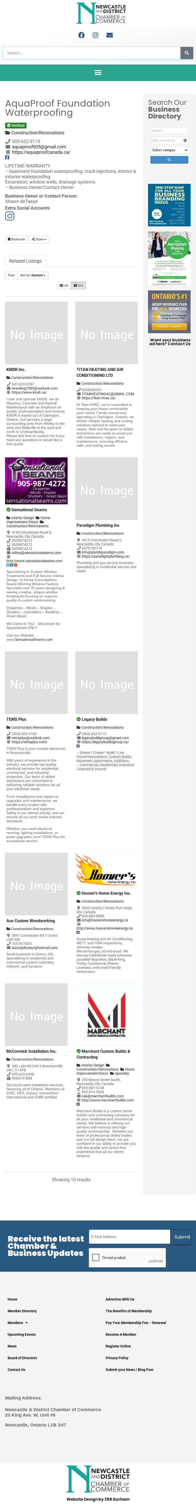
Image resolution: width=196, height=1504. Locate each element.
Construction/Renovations (37, 132)
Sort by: (31, 275)
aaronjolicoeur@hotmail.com (35, 948)
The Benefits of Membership (129, 1311)
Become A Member (121, 1334)
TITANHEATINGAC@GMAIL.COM (108, 394)
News (12, 1346)
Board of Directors (22, 1358)
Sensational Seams (29, 509)
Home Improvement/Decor (28, 520)
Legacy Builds (94, 719)
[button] (98, 73)
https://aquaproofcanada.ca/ (41, 152)
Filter (11, 275)
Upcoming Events (22, 1334)
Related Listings (25, 261)
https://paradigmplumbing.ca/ (106, 556)
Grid (80, 285)
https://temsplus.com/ (29, 742)
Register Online (118, 1346)
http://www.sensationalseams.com (34, 561)
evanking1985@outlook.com (34, 388)
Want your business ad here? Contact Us (170, 341)
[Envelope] (109, 35)
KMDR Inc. (16, 369)
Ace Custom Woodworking (30, 920)
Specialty (121, 1073)
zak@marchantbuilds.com (103, 1096)
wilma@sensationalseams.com (36, 553)
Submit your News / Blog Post (129, 1370)
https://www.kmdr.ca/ (29, 392)
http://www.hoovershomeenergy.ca (105, 928)
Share (39, 239)
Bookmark (17, 239)
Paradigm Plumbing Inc (98, 525)
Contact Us (16, 1370)
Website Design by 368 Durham (98, 1499)
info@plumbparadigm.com (103, 552)
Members (15, 1323)
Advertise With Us (120, 1299)
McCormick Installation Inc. (31, 1051)
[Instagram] (95, 35)
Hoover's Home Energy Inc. (106, 893)
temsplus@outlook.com (31, 738)
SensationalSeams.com (34, 639)
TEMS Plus (16, 719)
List (65, 285)
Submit (183, 1237)
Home (12, 1299)
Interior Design (22, 518)
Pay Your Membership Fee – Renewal (136, 1323)
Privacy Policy (117, 1358)
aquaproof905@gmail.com (39, 146)
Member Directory (22, 1311)
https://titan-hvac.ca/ (99, 398)
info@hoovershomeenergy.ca (105, 920)
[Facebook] (81, 35)
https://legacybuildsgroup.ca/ (105, 742)
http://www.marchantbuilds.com (108, 1100)
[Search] (186, 53)
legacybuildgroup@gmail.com (105, 738)
